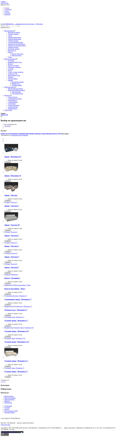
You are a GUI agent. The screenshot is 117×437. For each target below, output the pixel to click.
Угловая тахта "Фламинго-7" (16, 310)
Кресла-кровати (17, 55)
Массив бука (12, 50)
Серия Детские (12, 97)
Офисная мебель (9, 87)
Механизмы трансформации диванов (22, 133)
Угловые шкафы (17, 85)
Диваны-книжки (13, 40)
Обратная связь (5, 424)
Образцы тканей (40, 133)
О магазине (8, 9)
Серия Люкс (12, 103)
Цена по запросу (13, 160)
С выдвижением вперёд (15, 42)
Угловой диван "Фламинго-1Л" (17, 342)
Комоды (10, 64)
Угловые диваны (13, 34)
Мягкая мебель (9, 31)
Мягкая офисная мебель (15, 88)
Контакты (7, 14)
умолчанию (14, 135)
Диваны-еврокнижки (14, 39)
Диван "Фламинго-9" (13, 176)
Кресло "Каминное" (12, 278)
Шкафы (10, 80)
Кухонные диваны (13, 49)
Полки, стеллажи (13, 65)
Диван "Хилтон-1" (11, 206)
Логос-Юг (7, 126)
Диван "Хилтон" (11, 195)
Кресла (10, 52)
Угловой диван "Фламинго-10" (16, 331)
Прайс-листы (5, 133)
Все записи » (65, 133)
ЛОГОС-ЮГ (5, 3)
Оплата (6, 409)
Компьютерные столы (15, 62)
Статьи (6, 11)
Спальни (11, 69)
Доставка (7, 13)
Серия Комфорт (13, 102)
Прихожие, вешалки (14, 67)
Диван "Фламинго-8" (13, 157)
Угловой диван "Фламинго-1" (16, 321)
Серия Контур (12, 100)
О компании (8, 406)
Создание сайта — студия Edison (9, 432)
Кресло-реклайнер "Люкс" (15, 289)
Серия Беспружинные (15, 99)
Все (5, 381)
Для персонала (16, 92)
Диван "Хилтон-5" (11, 267)
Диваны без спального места (17, 45)
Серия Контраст (13, 107)
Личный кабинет (9, 412)
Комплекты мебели (14, 32)
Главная (3, 1)
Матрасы (7, 95)
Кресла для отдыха (17, 54)
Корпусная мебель (10, 59)
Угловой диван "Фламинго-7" (16, 371)
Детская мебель (13, 78)
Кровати (10, 77)
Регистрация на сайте (11, 411)
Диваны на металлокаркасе (16, 44)
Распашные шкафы (18, 82)
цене (20, 135)
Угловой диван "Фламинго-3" (16, 361)
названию (25, 135)
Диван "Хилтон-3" (11, 246)
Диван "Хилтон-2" (11, 236)
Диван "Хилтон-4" (11, 257)
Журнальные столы (14, 75)
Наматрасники (12, 108)
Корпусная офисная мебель (16, 90)
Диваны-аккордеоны (14, 37)
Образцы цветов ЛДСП (54, 133)
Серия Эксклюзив (13, 105)
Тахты (10, 36)
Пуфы (10, 57)
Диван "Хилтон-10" (12, 225)
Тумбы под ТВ (12, 73)
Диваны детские (13, 47)
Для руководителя (17, 93)
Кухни (10, 70)
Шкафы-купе (16, 83)
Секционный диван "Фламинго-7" (18, 299)
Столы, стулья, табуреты (15, 72)
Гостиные (11, 60)
